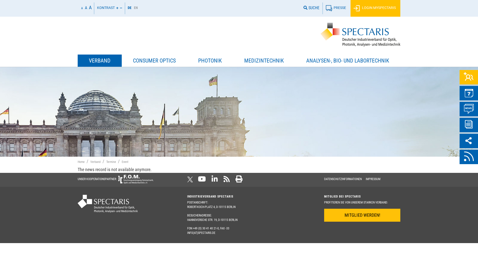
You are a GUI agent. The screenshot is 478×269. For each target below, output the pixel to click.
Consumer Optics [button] (154, 61)
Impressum (373, 179)
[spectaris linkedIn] (214, 180)
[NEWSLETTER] (469, 125)
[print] (239, 180)
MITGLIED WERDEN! (362, 215)
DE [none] (129, 8)
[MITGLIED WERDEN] (469, 77)
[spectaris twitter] (191, 180)
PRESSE (340, 8)
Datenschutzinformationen (343, 179)
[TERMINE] (469, 93)
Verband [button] (100, 61)
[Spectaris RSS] (226, 180)
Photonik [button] (210, 61)
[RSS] (469, 157)
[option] (136, 8)
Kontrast (106, 8)
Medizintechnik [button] (264, 61)
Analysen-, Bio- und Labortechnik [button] (347, 61)
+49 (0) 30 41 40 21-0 (206, 228)
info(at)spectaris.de (201, 233)
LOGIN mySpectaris (378, 8)
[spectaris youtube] (201, 180)
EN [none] (136, 8)
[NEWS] (469, 109)
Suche (313, 7)
